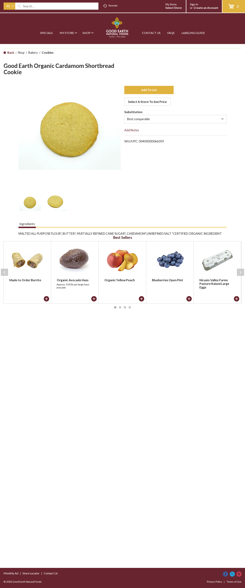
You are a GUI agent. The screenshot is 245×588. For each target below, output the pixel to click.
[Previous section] (4, 272)
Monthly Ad (11, 573)
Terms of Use (233, 581)
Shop (21, 52)
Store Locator (31, 573)
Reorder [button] (113, 5)
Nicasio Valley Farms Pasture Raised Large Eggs (214, 283)
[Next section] (240, 272)
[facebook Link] (225, 574)
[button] (29, 203)
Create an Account (206, 7)
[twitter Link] (232, 574)
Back (10, 52)
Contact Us (51, 573)
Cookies (47, 52)
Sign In (194, 4)
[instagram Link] (239, 574)
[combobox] (9, 6)
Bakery (33, 52)
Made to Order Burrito (25, 280)
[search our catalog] (19, 6)
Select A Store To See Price (147, 102)
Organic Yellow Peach (119, 280)
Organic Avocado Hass (72, 280)
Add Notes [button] (131, 130)
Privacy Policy (214, 581)
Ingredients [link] (27, 224)
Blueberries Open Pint (167, 280)
